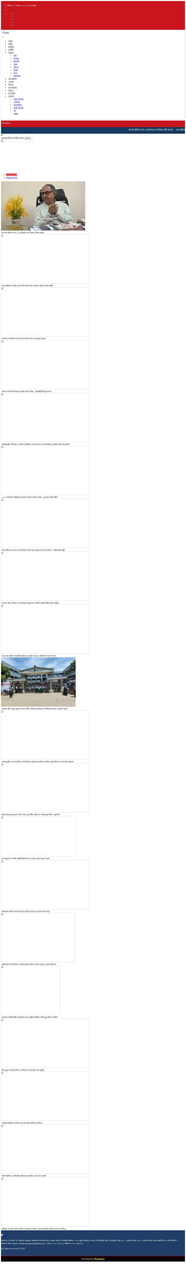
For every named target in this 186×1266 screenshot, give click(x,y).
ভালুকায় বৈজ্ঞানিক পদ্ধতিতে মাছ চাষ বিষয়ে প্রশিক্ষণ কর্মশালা (22, 1123)
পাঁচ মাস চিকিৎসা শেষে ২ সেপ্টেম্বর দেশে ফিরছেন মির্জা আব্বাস (140, 129)
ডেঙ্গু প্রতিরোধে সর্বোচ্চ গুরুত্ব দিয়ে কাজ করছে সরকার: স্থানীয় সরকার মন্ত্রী (27, 285)
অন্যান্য (11, 96)
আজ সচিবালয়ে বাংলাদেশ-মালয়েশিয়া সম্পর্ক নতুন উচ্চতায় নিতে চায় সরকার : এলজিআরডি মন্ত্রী (33, 550)
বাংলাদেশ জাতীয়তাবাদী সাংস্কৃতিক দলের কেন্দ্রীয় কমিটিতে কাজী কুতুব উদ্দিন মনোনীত (29, 1017)
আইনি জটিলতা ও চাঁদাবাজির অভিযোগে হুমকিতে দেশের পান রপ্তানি (24, 1176)
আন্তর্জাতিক (12, 79)
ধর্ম (15, 111)
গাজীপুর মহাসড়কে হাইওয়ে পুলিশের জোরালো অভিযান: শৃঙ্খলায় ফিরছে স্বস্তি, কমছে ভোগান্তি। (34, 1229)
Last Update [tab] (11, 175)
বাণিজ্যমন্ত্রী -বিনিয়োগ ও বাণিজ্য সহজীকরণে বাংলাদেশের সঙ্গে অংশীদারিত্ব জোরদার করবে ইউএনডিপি (36, 444)
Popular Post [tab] (11, 177)
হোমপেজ (27, 138)
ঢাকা (15, 55)
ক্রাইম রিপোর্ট (18, 108)
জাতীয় (10, 44)
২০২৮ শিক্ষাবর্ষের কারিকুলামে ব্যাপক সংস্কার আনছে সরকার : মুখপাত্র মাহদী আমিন (30, 497)
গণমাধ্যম (17, 102)
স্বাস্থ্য (16, 113)
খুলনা (15, 64)
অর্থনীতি (11, 50)
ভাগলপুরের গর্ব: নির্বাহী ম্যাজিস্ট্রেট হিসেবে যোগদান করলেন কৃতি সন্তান (26, 858)
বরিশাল (16, 67)
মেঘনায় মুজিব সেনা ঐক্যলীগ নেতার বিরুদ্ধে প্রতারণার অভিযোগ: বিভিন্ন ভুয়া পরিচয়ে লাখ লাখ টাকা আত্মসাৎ (38, 762)
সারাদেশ (11, 53)
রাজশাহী (16, 61)
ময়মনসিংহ (17, 76)
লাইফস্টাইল (18, 105)
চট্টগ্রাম (16, 58)
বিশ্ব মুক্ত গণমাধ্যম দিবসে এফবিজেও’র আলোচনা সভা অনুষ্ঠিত (23, 1070)
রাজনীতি (11, 47)
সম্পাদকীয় (11, 93)
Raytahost (100, 1259)
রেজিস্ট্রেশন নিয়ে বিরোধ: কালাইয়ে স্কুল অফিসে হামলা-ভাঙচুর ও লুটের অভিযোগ (29, 964)
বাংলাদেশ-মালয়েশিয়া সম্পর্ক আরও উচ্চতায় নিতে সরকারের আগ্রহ (23, 338)
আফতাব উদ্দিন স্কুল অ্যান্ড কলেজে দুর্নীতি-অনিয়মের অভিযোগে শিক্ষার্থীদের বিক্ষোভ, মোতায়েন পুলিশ (35, 709)
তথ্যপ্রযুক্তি (12, 87)
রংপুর (15, 73)
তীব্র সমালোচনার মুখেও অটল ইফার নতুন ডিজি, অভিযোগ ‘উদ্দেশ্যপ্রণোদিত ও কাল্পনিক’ (31, 814)
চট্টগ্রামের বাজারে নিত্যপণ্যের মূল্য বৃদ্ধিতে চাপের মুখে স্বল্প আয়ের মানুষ (26, 911)
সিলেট (16, 70)
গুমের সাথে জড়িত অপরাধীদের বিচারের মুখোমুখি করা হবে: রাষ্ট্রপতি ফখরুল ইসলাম (29, 656)
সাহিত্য (10, 90)
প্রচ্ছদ (10, 41)
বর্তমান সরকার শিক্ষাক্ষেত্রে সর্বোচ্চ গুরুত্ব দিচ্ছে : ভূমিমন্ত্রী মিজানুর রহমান (26, 391)
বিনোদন (11, 84)
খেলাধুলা (11, 82)
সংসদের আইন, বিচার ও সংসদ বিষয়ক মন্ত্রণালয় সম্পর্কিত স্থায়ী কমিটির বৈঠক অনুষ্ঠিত (30, 603)
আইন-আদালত (19, 99)
